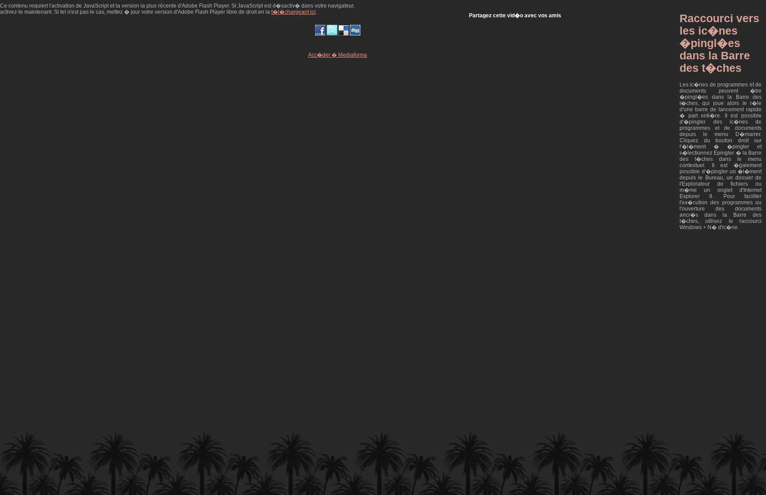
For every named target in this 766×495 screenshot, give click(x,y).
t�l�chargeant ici (293, 12)
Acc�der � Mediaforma (337, 55)
